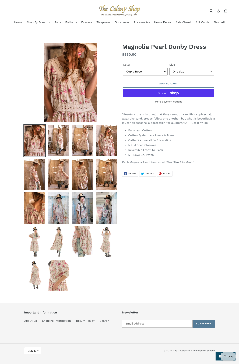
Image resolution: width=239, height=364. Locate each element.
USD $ (31, 350)
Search (104, 320)
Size (172, 64)
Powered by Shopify (204, 350)
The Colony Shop (182, 350)
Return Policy (85, 320)
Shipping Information (56, 320)
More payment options (168, 101)
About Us (30, 320)
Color (127, 64)
